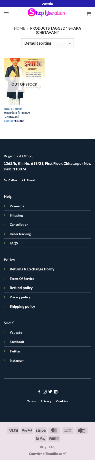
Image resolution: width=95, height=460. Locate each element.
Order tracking (20, 234)
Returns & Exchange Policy (32, 269)
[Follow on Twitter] (50, 392)
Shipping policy (22, 306)
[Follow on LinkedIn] (55, 392)
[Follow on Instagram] (45, 392)
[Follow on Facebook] (39, 392)
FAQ (52, 447)
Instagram (17, 360)
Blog (43, 447)
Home (19, 28)
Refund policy (21, 288)
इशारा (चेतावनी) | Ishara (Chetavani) (17, 114)
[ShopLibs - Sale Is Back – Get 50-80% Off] (47, 13)
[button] (6, 13)
